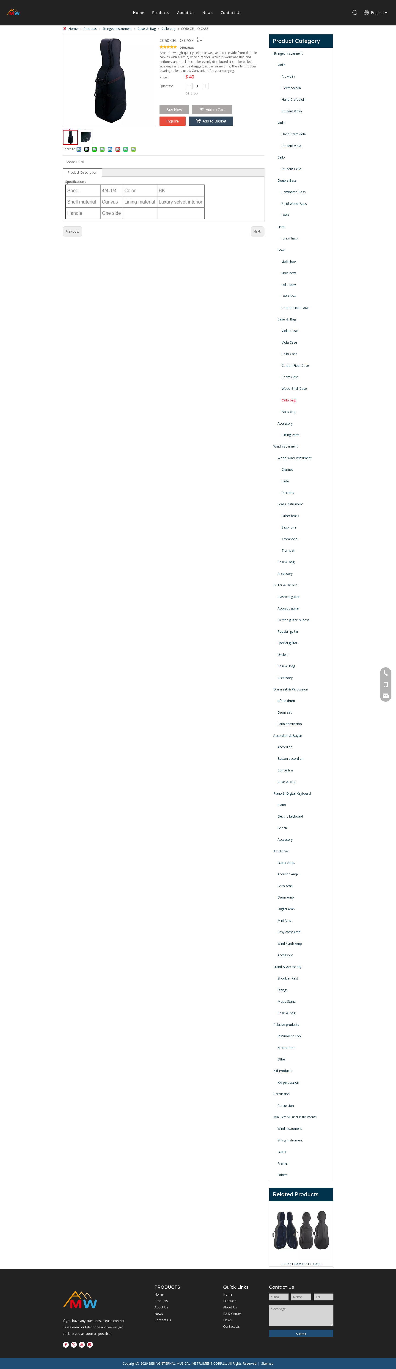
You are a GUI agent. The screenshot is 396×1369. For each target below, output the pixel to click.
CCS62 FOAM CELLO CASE (301, 1264)
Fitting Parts (291, 435)
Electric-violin (291, 88)
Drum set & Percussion (290, 689)
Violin (281, 65)
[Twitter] (74, 1344)
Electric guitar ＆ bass (293, 620)
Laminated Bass (294, 192)
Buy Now (174, 109)
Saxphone (289, 527)
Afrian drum (286, 700)
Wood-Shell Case (294, 388)
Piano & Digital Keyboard (292, 793)
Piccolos (288, 492)
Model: (71, 162)
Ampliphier (281, 851)
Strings (283, 990)
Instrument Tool (290, 1036)
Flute (285, 481)
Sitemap (267, 1363)
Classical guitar (289, 597)
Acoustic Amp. (288, 874)
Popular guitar (288, 631)
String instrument (290, 1140)
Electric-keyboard (290, 816)
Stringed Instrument (288, 53)
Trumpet (288, 550)
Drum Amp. (286, 897)
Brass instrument (290, 504)
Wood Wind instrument (295, 458)
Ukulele (283, 654)
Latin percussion (290, 724)
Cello (281, 157)
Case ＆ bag (286, 781)
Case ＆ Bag (287, 319)
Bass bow (289, 296)
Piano (282, 805)
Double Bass (287, 180)
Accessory (285, 423)
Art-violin (288, 76)
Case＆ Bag (286, 666)
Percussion (281, 1094)
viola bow (289, 273)
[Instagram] (90, 1344)
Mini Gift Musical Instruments (295, 1117)
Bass (285, 215)
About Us (186, 12)
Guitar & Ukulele (285, 585)
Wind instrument (285, 446)
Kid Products (282, 1070)
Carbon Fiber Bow (295, 308)
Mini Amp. (285, 920)
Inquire (172, 121)
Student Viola (291, 146)
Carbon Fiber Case (295, 365)
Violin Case (290, 330)
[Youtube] (82, 1344)
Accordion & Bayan (287, 735)
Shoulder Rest (288, 978)
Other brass (290, 516)
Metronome (286, 1048)
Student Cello (291, 169)
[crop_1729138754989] (80, 1300)
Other (282, 1059)
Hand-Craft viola (294, 134)
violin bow (289, 261)
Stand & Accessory (287, 967)
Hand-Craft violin (294, 99)
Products (160, 12)
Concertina (286, 770)
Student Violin (292, 111)
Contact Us (231, 12)
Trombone (289, 539)
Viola (281, 122)
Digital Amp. (286, 909)
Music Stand (287, 1001)
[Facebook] (66, 1344)
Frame (282, 1163)
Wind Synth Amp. (290, 943)
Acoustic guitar (289, 608)
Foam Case (290, 377)
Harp (281, 227)
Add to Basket (214, 121)
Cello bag (288, 400)
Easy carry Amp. (289, 932)
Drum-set (285, 712)
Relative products (286, 1024)
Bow (281, 250)
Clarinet (287, 469)
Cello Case (289, 354)
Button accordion (290, 758)
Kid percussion (288, 1082)
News (207, 12)
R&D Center (232, 1313)
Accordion (285, 747)
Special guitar (287, 643)
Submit (301, 1334)
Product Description (82, 172)
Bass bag (288, 411)
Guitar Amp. (286, 862)
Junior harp (290, 238)
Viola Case (289, 342)
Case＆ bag (286, 562)
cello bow (289, 284)
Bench (282, 828)
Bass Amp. (285, 886)
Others (283, 1175)
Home (138, 12)
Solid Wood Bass (294, 203)
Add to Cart (215, 109)
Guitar (282, 1151)
